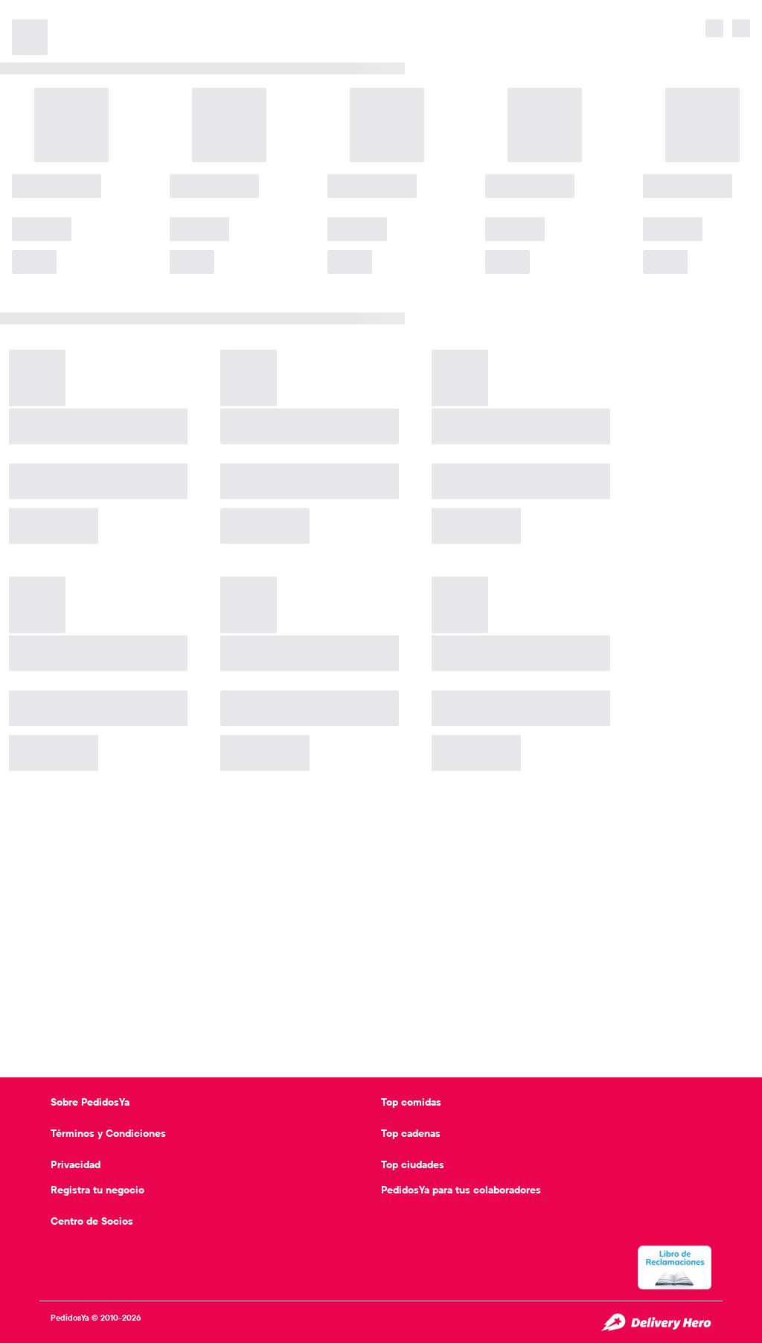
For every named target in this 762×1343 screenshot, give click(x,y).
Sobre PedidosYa (90, 1102)
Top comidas (411, 1102)
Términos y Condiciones (108, 1133)
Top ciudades (412, 1164)
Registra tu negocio (97, 1189)
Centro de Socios (92, 1221)
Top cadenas (411, 1133)
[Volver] (24, 15)
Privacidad (75, 1164)
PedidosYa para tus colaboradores (461, 1189)
